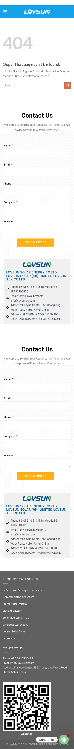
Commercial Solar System (18, 596)
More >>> (9, 638)
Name (7, 145)
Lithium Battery (12, 610)
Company (9, 202)
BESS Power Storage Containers (22, 590)
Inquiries (9, 221)
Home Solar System (15, 603)
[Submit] (67, 85)
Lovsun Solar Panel (14, 631)
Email (7, 164)
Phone (8, 183)
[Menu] (5, 11)
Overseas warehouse (15, 624)
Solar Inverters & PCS (16, 617)
